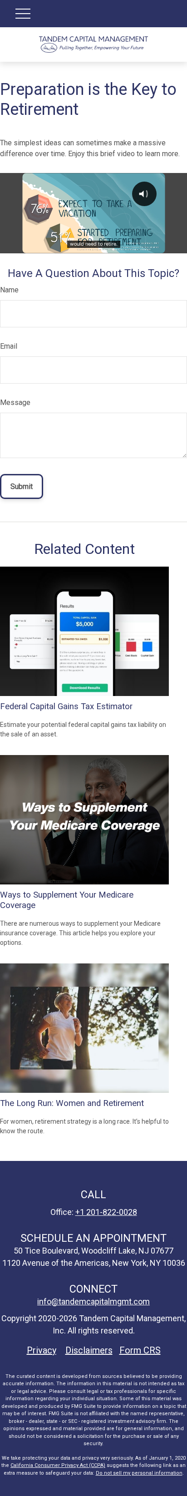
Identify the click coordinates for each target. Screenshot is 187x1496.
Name (9, 290)
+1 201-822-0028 (106, 1212)
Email (8, 346)
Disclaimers (89, 1350)
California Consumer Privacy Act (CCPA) (57, 1465)
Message (15, 402)
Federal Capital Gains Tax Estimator (66, 706)
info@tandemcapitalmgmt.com (93, 1301)
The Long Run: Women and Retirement (72, 1103)
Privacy (41, 1350)
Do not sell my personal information (139, 1473)
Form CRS (140, 1350)
